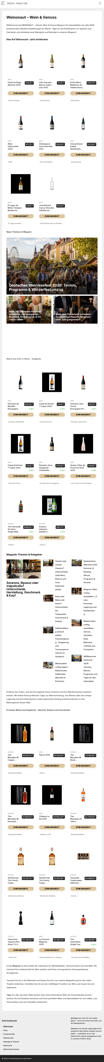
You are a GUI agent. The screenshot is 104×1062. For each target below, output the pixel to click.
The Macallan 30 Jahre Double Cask (76, 820)
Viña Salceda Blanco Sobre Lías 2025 (45, 85)
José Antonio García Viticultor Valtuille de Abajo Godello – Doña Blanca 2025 (46, 211)
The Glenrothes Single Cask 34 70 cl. (75, 943)
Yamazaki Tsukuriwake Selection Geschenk (76, 882)
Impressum (7, 1045)
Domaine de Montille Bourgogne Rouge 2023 (13, 408)
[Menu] (3, 3)
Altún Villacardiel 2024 (13, 146)
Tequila (11, 936)
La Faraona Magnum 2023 (44, 942)
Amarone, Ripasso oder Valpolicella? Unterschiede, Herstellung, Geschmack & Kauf (23, 589)
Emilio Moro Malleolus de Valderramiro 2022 (76, 86)
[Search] (100, 3)
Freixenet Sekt (9, 1034)
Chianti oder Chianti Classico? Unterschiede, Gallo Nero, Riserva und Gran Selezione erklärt (61, 575)
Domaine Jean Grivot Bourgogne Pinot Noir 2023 (78, 408)
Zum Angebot (20, 93)
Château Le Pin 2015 (44, 817)
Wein (9, 79)
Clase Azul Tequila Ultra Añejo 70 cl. (14, 942)
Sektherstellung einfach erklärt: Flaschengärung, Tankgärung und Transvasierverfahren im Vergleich (62, 642)
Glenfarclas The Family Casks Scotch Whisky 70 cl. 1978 (44, 884)
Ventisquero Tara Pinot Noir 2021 (46, 146)
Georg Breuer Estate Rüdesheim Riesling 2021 (76, 148)
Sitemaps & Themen (11, 1042)
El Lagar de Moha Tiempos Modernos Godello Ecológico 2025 (15, 210)
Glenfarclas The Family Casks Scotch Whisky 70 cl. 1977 (13, 884)
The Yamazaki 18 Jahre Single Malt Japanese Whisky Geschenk (14, 532)
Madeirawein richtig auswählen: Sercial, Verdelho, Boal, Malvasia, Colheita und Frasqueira (90, 635)
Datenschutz (8, 1038)
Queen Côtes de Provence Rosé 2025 (77, 467)
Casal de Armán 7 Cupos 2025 (15, 466)
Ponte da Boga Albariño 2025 (14, 83)
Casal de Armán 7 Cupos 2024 (46, 405)
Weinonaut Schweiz (11, 1049)
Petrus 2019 (44, 755)
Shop (5, 1030)
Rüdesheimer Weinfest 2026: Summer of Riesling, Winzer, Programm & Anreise (90, 572)
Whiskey (11, 524)
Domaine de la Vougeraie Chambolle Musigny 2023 (45, 469)
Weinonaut (8, 1026)
